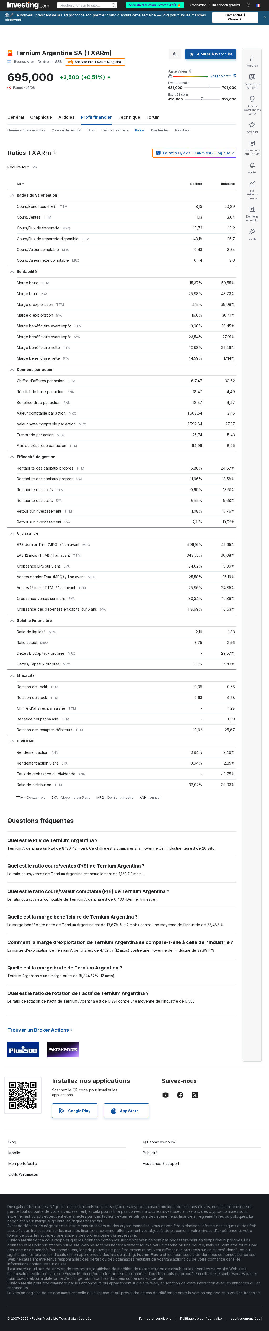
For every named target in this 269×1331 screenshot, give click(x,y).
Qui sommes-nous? (159, 1142)
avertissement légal (246, 1318)
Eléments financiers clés (26, 130)
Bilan (91, 130)
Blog (12, 1142)
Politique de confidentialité (201, 1318)
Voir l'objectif (220, 76)
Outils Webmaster (23, 1174)
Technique (129, 117)
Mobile (14, 1153)
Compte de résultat (66, 130)
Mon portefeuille (22, 1163)
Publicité (150, 1153)
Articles (66, 117)
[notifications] (249, 4)
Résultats (182, 130)
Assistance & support (161, 1163)
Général (15, 117)
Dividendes (160, 130)
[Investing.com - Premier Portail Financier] (28, 5)
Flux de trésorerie (115, 130)
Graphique (41, 117)
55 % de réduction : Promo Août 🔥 (155, 5)
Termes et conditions (155, 1318)
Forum (153, 117)
